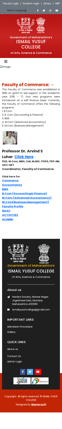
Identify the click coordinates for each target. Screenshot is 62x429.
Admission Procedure (20, 326)
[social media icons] (37, 10)
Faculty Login (11, 3)
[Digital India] (40, 380)
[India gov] (22, 380)
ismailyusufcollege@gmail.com (31, 309)
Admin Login (14, 361)
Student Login (31, 3)
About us (12, 349)
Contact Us (14, 356)
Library (47, 3)
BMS (5, 189)
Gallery (11, 332)
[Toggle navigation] (6, 61)
